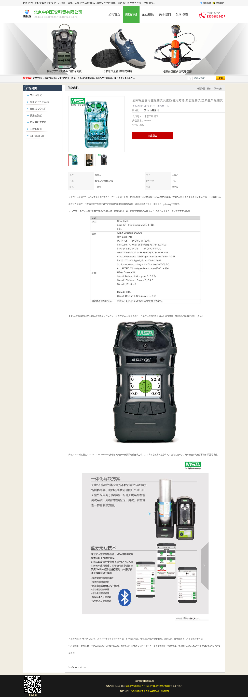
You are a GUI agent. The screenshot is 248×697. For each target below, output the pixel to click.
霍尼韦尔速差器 (38, 122)
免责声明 (145, 691)
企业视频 (148, 14)
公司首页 (114, 14)
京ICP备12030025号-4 (135, 686)
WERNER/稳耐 (37, 136)
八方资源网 (136, 691)
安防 (146, 110)
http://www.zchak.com (77, 667)
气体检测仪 (36, 95)
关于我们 (165, 14)
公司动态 (182, 14)
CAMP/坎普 (36, 129)
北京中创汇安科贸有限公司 (158, 686)
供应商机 (131, 14)
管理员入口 (155, 691)
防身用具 (154, 110)
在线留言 (152, 135)
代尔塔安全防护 (38, 109)
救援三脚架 (36, 115)
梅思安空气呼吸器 (39, 102)
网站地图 (165, 691)
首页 (209, 89)
